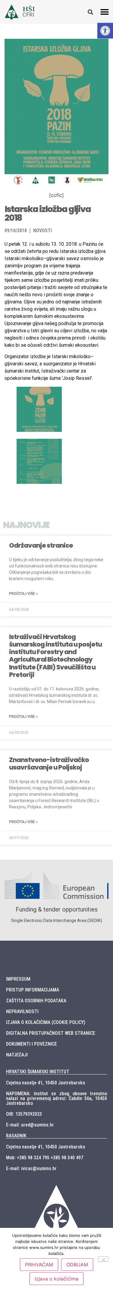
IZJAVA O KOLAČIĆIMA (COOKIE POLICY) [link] (45, 1022)
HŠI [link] (29, 9)
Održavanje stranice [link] (41, 545)
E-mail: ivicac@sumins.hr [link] (31, 1168)
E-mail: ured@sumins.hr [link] (30, 1125)
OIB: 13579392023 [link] (24, 1114)
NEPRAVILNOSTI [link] (22, 1011)
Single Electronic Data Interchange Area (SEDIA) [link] (56, 920)
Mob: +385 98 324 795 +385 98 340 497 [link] (44, 1157)
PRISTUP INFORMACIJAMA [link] (32, 990)
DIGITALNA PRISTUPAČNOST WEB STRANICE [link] (50, 1033)
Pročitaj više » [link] (23, 594)
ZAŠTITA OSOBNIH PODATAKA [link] (36, 1001)
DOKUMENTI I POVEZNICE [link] (31, 1044)
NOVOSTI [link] (42, 230)
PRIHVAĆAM (39, 1265)
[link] (105, 30)
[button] (90, 12)
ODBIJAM (77, 1265)
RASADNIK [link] (16, 1136)
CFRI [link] (28, 15)
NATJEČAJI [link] (17, 1055)
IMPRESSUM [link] (18, 979)
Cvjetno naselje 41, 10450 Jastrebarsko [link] (45, 1083)
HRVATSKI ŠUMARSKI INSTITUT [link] (37, 1071)
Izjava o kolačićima (56, 1279)
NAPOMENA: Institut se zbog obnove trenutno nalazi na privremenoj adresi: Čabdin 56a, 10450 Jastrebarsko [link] (56, 1098)
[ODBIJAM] (103, 1259)
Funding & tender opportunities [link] (57, 909)
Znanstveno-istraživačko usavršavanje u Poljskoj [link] (49, 763)
